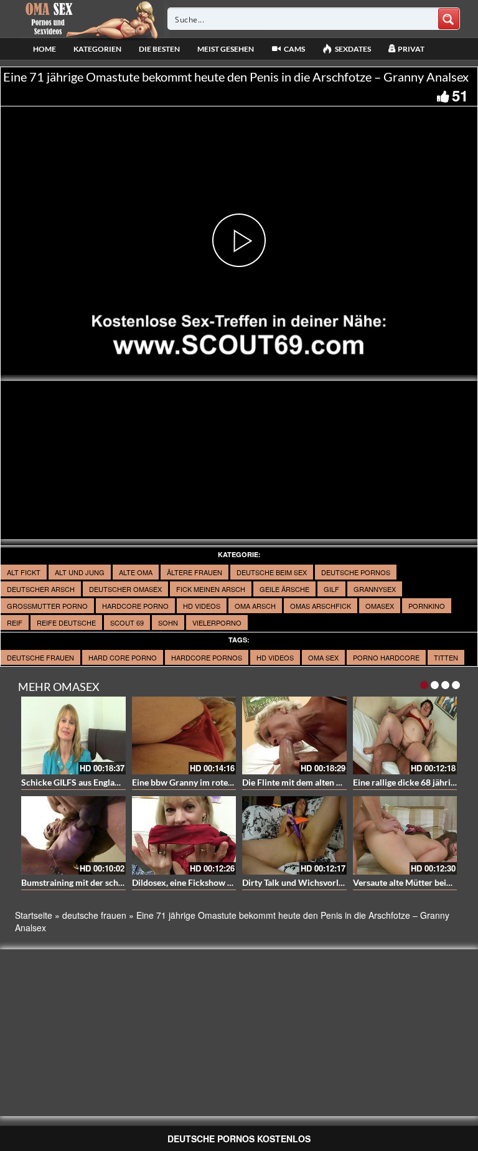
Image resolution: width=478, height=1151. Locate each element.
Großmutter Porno (47, 606)
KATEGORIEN (97, 49)
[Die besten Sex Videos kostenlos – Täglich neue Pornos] (90, 18)
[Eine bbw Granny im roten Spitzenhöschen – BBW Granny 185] (184, 736)
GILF (331, 589)
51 (460, 95)
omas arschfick (320, 606)
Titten (446, 657)
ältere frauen (194, 572)
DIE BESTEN (159, 49)
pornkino (426, 606)
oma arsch (255, 606)
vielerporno (216, 622)
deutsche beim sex (272, 572)
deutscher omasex (125, 589)
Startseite (33, 915)
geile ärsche (284, 589)
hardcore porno (135, 606)
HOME (44, 49)
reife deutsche (66, 622)
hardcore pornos (206, 657)
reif (14, 622)
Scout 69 (127, 622)
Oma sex (323, 657)
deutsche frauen (40, 657)
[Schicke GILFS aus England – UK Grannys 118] (73, 736)
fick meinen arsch (210, 589)
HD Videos (201, 606)
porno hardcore (386, 657)
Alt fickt (23, 572)
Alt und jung (80, 572)
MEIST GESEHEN (225, 49)
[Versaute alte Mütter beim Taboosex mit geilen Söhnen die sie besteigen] (405, 835)
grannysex (375, 589)
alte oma (135, 572)
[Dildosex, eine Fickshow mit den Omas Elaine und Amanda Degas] (184, 835)
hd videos (275, 657)
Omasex (379, 606)
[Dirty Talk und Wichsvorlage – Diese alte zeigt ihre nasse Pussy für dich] (294, 835)
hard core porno (122, 657)
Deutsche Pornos (355, 572)
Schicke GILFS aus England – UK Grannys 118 (109, 782)
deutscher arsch (41, 589)
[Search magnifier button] (448, 18)
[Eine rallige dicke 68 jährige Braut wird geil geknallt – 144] (405, 736)
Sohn (168, 622)
